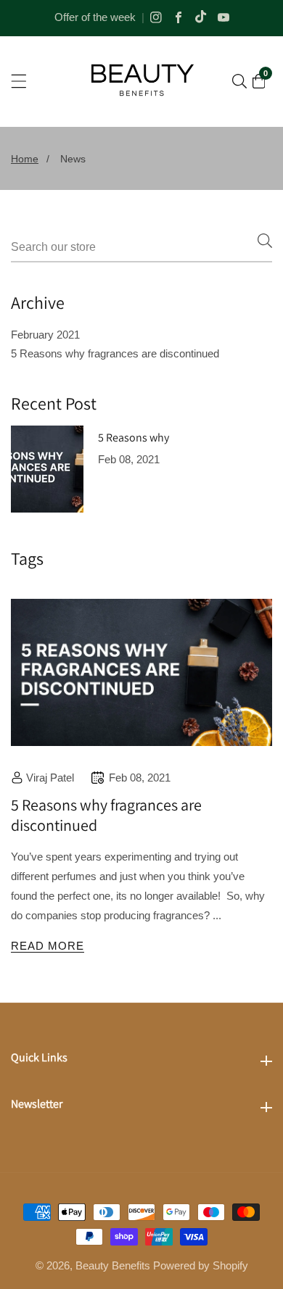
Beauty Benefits (112, 1265)
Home (24, 159)
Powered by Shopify (200, 1265)
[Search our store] (239, 81)
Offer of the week (95, 17)
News (73, 159)
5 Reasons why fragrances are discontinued (115, 353)
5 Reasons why (133, 438)
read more (47, 946)
